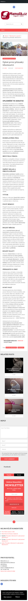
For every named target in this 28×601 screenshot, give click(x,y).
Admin (5, 68)
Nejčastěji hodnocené (21, 512)
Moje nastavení (7, 597)
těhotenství (21, 347)
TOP (14, 58)
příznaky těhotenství (11, 347)
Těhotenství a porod (8, 58)
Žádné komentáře (19, 68)
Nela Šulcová (5, 533)
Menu (3, 30)
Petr (3, 531)
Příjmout (17, 597)
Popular (9, 475)
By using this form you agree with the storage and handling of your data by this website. (14, 454)
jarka (3, 543)
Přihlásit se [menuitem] (3, 1)
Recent (19, 475)
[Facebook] (2, 584)
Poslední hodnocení (7, 512)
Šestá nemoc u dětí (9, 531)
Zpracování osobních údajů (8, 571)
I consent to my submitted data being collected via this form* (13, 499)
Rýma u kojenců (13, 533)
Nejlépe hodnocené (14, 512)
